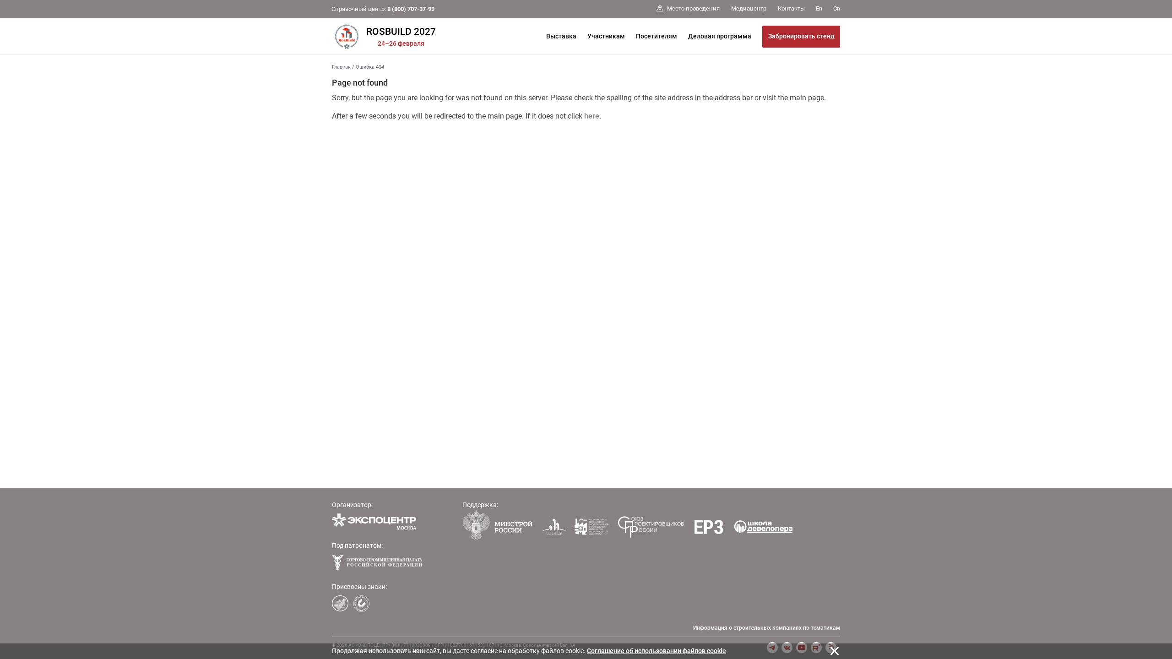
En (819, 8)
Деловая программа (719, 36)
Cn (836, 8)
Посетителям (656, 36)
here (591, 116)
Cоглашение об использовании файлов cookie (656, 650)
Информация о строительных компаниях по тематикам (766, 628)
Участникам (606, 36)
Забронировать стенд (801, 36)
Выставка (561, 36)
